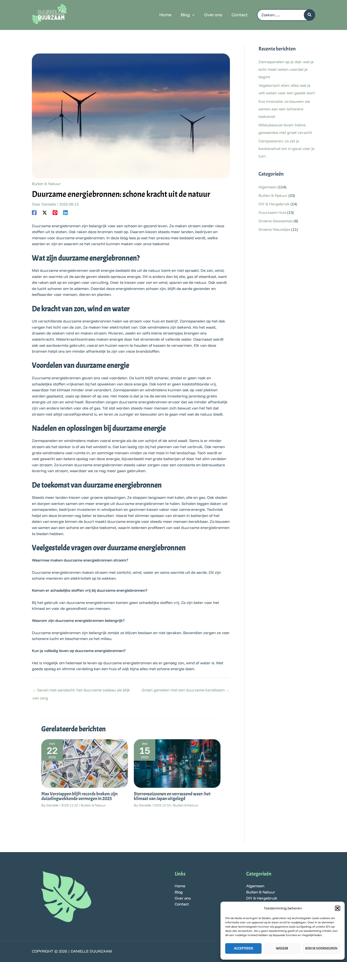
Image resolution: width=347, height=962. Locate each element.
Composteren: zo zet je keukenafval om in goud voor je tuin (286, 148)
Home (180, 886)
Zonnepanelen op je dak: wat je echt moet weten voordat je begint (286, 69)
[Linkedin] (65, 212)
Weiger (282, 948)
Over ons (183, 898)
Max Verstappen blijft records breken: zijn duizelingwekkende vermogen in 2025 (79, 796)
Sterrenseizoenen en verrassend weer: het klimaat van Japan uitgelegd (172, 796)
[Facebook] (34, 212)
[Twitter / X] (44, 212)
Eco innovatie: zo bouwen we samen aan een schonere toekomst (284, 109)
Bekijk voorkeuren (321, 948)
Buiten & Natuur (46, 183)
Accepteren (243, 948)
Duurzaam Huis (272, 212)
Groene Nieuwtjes (274, 229)
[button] (337, 908)
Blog (179, 892)
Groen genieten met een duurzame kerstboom (185, 690)
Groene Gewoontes (275, 221)
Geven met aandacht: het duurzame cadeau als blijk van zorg (81, 691)
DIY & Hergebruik (274, 204)
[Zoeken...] (309, 15)
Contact (182, 904)
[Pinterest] (55, 212)
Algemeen (267, 187)
